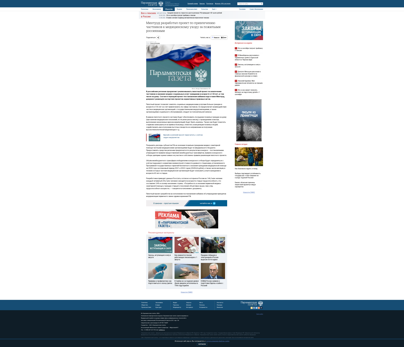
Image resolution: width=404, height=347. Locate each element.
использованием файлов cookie (217, 341)
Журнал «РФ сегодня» (223, 4)
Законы (202, 4)
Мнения (188, 305)
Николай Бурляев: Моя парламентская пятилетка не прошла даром (248, 83)
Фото (201, 302)
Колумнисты (203, 307)
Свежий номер (192, 4)
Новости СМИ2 (187, 292)
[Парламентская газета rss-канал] (252, 308)
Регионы (202, 305)
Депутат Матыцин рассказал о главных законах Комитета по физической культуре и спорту (248, 73)
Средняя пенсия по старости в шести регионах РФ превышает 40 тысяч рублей (189, 13)
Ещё (213, 9)
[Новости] (215, 37)
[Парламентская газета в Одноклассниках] (259, 308)
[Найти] (261, 3)
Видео (175, 302)
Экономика (156, 9)
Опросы (188, 302)
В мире (179, 9)
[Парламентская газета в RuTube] (261, 308)
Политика (144, 9)
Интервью (189, 307)
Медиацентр (177, 307)
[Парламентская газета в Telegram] (256, 308)
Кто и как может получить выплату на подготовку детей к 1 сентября (247, 92)
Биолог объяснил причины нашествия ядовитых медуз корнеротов (245, 184)
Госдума (242, 9)
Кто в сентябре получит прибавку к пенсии (177, 15)
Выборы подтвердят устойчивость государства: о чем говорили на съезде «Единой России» (248, 175)
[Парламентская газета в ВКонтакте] (254, 308)
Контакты (220, 302)
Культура (204, 9)
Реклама (219, 305)
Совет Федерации (256, 9)
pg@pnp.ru (162, 330)
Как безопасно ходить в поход (246, 169)
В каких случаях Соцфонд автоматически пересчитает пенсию (184, 18)
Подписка (209, 4)
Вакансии (220, 307)
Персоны (176, 305)
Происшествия (191, 9)
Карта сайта (259, 314)
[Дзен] (223, 37)
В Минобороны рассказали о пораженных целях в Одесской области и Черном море (247, 57)
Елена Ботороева (155, 43)
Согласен (202, 344)
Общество (169, 9)
